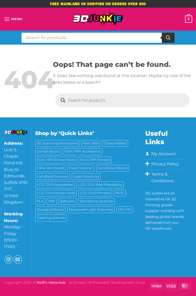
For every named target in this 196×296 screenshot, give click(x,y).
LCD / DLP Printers (95, 193)
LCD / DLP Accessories (55, 185)
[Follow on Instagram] (8, 259)
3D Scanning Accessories (57, 143)
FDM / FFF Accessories (83, 151)
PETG (119, 193)
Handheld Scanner (52, 176)
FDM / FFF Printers (95, 160)
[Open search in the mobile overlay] (98, 38)
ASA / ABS (91, 143)
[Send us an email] (18, 259)
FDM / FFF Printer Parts (56, 160)
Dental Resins (48, 151)
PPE (51, 201)
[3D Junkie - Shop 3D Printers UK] (98, 19)
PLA (40, 201)
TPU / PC (125, 210)
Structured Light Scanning (91, 210)
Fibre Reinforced (50, 168)
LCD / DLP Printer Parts (56, 193)
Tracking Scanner (51, 218)
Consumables (115, 143)
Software (67, 201)
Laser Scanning (86, 176)
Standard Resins (50, 210)
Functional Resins (112, 168)
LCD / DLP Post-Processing (100, 185)
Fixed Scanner (81, 168)
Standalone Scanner (96, 201)
